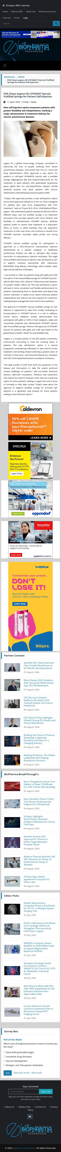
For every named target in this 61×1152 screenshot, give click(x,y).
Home (5, 11)
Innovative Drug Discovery (18, 1056)
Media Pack (31, 11)
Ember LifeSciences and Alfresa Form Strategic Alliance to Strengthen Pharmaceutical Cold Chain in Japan (39, 926)
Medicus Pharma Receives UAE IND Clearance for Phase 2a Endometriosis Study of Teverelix (39, 860)
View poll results (21, 1072)
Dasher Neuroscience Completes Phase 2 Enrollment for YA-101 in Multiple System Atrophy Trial (39, 906)
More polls (37, 1072)
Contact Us (40, 1106)
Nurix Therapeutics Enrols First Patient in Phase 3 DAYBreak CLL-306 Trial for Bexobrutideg (39, 784)
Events (17, 18)
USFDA (21, 77)
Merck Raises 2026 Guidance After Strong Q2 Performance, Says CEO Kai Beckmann (39, 683)
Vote (7, 1073)
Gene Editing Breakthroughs (19, 1052)
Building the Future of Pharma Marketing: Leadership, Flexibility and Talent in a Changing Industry (39, 739)
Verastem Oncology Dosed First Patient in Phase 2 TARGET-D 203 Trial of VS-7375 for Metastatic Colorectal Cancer (39, 968)
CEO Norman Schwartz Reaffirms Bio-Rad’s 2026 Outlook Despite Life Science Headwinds (38, 701)
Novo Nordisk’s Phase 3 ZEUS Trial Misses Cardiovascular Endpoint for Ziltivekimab (39, 801)
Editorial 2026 (17, 11)
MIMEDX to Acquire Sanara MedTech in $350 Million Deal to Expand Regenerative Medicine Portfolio (39, 947)
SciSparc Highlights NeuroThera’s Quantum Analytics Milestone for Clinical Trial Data (39, 820)
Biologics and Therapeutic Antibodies (24, 1065)
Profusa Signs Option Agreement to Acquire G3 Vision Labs (37, 879)
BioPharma (9, 77)
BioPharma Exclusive (47, 11)
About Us (9, 1106)
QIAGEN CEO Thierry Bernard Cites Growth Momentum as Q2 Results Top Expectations (39, 665)
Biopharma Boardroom (24, 1148)
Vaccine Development (16, 1060)
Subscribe (7, 18)
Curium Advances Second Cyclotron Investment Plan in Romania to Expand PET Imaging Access (38, 1009)
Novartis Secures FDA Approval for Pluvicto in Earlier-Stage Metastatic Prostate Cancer (36, 840)
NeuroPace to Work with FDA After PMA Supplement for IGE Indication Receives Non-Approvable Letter (39, 989)
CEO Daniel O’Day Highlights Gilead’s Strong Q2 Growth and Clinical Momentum (39, 720)
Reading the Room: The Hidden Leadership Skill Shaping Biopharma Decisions (39, 758)
